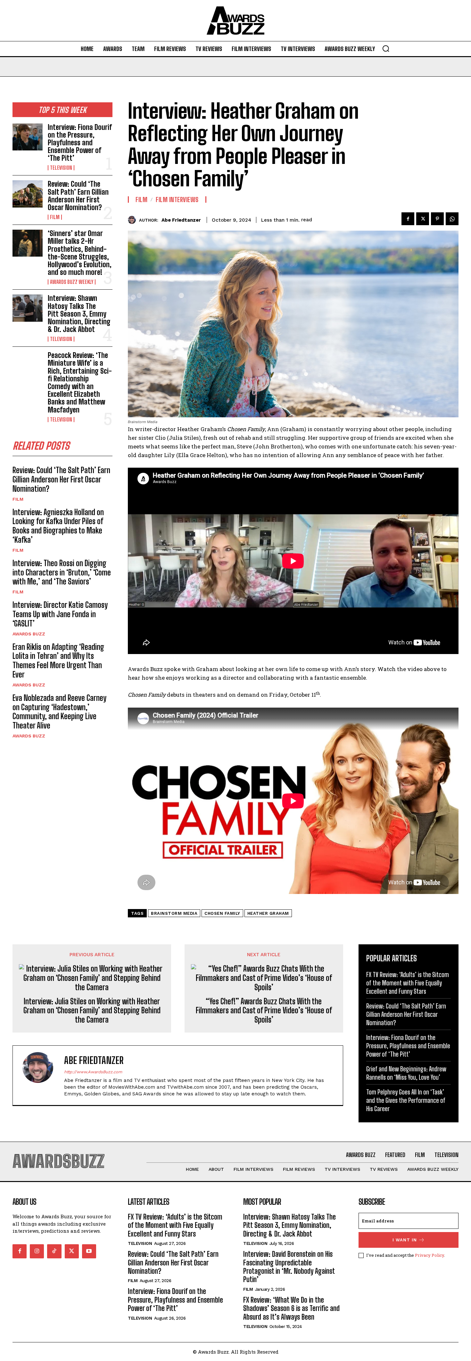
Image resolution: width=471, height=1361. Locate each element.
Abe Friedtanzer (181, 220)
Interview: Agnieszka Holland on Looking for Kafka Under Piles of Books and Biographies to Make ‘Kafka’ (58, 525)
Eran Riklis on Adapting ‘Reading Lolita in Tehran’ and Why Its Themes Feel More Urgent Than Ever (58, 660)
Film (55, 217)
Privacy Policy (429, 1255)
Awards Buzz (28, 634)
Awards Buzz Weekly (71, 282)
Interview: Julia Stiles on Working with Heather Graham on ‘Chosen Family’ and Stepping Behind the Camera (92, 1011)
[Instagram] (37, 1251)
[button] (385, 48)
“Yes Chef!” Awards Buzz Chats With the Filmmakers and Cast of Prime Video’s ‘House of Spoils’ (264, 1011)
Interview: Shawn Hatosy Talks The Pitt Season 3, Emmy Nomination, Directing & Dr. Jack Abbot (79, 314)
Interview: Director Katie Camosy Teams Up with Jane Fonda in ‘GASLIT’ (60, 614)
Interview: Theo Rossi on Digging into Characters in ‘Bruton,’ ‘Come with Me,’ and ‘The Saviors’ (61, 572)
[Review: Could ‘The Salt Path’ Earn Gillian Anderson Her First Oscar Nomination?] (27, 193)
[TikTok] (54, 1251)
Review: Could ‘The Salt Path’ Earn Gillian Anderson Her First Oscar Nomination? (78, 196)
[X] (422, 218)
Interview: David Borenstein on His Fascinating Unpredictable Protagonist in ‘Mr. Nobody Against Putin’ (289, 1267)
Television (61, 167)
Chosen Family (222, 913)
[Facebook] (407, 218)
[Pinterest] (437, 218)
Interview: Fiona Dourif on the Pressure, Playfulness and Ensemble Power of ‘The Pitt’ (80, 143)
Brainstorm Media (174, 913)
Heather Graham (268, 913)
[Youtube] (89, 1251)
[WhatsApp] (452, 218)
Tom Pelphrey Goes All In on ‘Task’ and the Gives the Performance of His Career (405, 1100)
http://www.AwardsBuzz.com (93, 1071)
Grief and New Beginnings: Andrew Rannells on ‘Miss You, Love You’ (406, 1073)
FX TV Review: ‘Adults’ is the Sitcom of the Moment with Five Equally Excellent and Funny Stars (407, 983)
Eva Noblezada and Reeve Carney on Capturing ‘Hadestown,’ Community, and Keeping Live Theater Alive (59, 711)
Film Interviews (177, 199)
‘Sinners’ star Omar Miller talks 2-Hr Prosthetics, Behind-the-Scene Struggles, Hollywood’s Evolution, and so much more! (80, 252)
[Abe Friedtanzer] (133, 220)
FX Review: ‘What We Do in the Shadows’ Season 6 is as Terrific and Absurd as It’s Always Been (291, 1308)
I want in (404, 1240)
